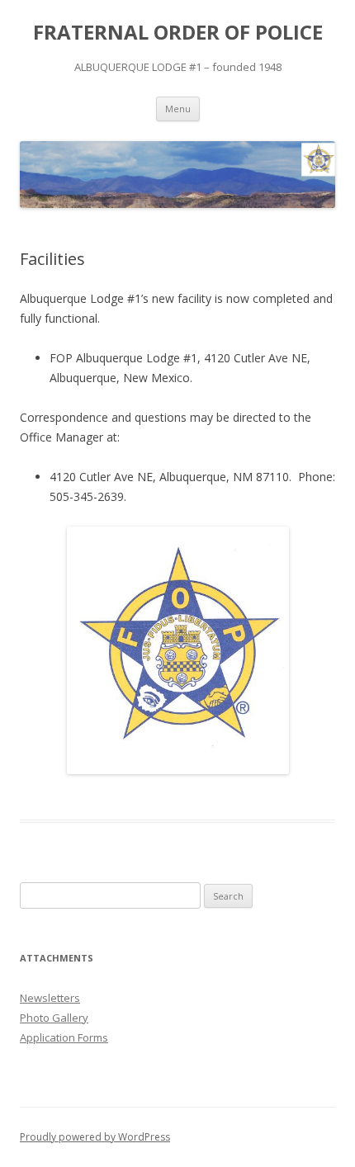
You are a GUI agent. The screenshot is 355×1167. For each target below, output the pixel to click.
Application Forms (64, 1037)
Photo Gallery (54, 1017)
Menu (178, 108)
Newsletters (50, 997)
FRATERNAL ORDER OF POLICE (178, 32)
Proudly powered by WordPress (95, 1137)
